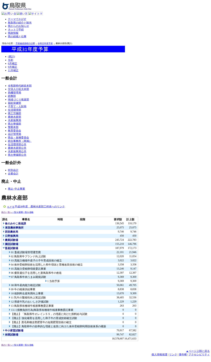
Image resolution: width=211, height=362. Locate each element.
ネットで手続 (16, 29)
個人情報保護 (159, 354)
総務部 (12, 96)
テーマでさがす (17, 19)
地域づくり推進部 (18, 99)
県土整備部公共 (17, 154)
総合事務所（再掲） (20, 141)
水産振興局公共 (17, 151)
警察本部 (13, 127)
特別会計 (13, 170)
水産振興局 (14, 120)
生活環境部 (14, 109)
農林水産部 (14, 116)
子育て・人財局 (17, 106)
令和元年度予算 (45, 43)
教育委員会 (14, 130)
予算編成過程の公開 (25, 43)
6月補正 (12, 63)
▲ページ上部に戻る (198, 351)
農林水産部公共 (17, 148)
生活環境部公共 (17, 144)
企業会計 (13, 173)
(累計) (11, 56)
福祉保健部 (14, 103)
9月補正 (12, 67)
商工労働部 (14, 113)
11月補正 (13, 70)
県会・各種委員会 (18, 137)
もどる (11, 207)
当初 (10, 60)
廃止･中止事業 (16, 188)
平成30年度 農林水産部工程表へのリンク (40, 206)
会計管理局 (14, 134)
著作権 (183, 354)
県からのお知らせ (18, 26)
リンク (173, 354)
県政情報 (13, 33)
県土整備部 (14, 123)
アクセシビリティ (199, 354)
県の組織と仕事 (17, 36)
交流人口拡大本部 (18, 89)
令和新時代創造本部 (20, 85)
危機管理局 (14, 92)
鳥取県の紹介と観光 (20, 22)
